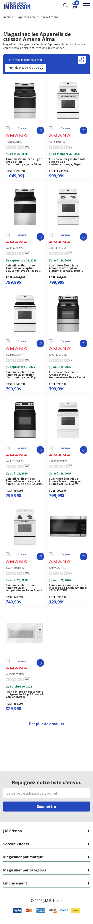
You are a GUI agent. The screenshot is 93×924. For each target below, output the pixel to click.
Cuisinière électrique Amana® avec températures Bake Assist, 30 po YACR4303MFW (24, 588)
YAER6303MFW (58, 461)
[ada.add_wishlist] (40, 130)
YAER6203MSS (14, 461)
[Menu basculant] (86, 5)
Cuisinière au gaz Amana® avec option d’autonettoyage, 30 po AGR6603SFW (67, 162)
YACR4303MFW (15, 568)
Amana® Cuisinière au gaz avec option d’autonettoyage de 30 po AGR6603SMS (24, 162)
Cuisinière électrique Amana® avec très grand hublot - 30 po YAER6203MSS (24, 481)
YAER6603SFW (14, 355)
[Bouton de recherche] (66, 5)
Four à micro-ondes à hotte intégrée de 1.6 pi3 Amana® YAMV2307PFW (25, 694)
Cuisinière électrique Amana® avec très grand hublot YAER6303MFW (66, 481)
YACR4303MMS (58, 355)
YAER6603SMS (14, 248)
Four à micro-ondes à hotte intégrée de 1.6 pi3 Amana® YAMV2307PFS (68, 588)
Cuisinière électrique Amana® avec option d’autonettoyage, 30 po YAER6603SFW (21, 375)
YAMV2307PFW (15, 674)
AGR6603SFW (57, 142)
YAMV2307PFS (57, 568)
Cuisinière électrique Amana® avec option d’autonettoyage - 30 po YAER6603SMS (22, 268)
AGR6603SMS (14, 142)
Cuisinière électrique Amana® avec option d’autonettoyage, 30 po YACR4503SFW (65, 268)
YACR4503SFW (57, 248)
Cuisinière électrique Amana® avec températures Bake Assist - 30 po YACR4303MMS (68, 375)
